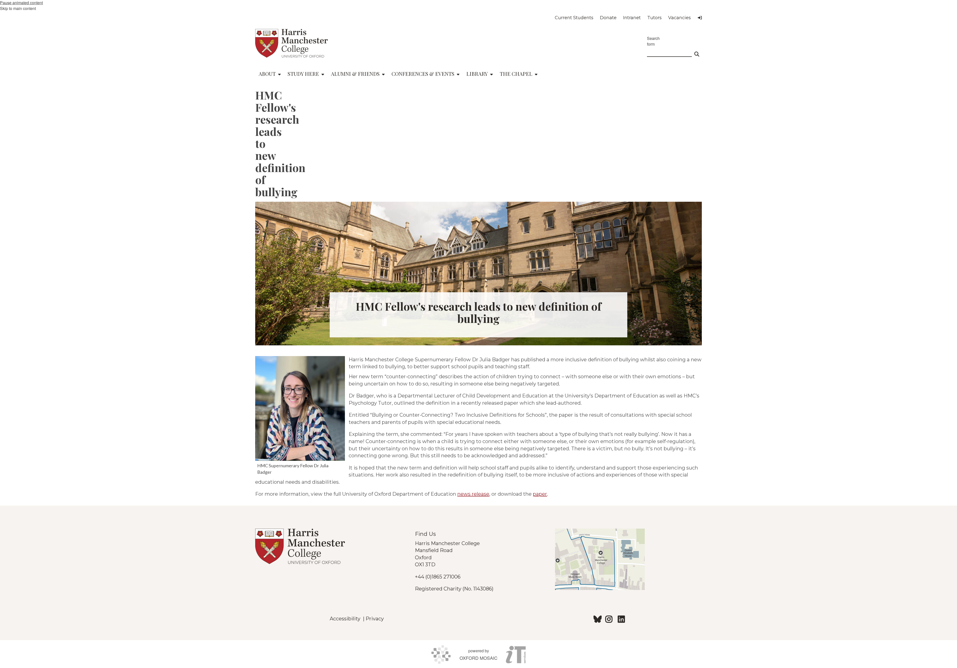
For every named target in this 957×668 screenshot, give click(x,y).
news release (473, 494)
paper (540, 494)
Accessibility (346, 619)
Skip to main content (18, 8)
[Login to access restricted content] (700, 18)
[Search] (697, 52)
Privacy (375, 619)
